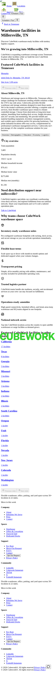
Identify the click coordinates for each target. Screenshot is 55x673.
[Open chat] (48, 667)
